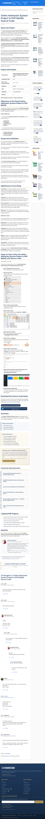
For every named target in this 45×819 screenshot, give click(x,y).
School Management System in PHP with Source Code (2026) (40, 196)
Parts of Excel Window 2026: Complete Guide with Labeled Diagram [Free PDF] (40, 167)
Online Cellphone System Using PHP (12, 524)
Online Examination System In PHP (11, 520)
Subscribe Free (39, 801)
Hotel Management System (9, 439)
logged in (9, 756)
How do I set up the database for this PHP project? (14, 486)
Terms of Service (25, 815)
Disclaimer (30, 815)
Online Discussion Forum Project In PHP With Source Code (16, 526)
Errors (19, 4)
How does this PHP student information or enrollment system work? (12, 474)
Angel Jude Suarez (11, 540)
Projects (17, 2)
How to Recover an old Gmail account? (40, 177)
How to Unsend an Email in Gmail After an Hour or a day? (40, 186)
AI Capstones (25, 2)
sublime (19, 249)
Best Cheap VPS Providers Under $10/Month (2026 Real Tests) (40, 62)
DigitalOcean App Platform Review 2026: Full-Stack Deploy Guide (40, 73)
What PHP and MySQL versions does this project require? (13, 481)
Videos (25, 4)
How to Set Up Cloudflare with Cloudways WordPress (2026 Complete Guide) (40, 38)
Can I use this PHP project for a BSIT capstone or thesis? (13, 493)
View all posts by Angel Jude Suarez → (14, 552)
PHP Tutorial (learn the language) (10, 443)
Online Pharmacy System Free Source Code (13, 518)
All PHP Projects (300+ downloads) (11, 444)
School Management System (9, 438)
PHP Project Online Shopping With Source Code (14, 522)
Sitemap (34, 815)
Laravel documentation (8, 427)
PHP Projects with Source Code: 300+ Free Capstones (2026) (13, 556)
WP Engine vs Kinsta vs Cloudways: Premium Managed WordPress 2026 (40, 25)
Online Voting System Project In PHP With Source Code (16, 517)
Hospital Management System (10, 436)
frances (6, 696)
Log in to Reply (5, 593)
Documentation (34, 2)
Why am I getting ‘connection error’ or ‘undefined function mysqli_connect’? (13, 499)
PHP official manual (7, 425)
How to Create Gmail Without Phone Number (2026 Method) (40, 155)
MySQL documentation (8, 429)
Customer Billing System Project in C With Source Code (12, 557)
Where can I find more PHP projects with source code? (13, 506)
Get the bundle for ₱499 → (8, 460)
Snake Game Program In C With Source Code (10, 558)
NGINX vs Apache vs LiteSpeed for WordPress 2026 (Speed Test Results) (40, 50)
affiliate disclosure (12, 463)
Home (13, 2)
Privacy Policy (19, 815)
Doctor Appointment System (9, 441)
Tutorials (14, 4)
